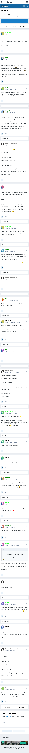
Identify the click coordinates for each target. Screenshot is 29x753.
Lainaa (6, 51)
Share (7, 731)
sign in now (9, 716)
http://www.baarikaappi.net (7, 632)
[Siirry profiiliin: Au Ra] (2, 603)
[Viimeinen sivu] (27, 26)
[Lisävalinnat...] (26, 33)
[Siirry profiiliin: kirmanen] (2, 526)
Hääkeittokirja (15, 16)
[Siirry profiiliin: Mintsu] (2, 299)
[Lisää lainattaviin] (2, 51)
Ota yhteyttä (12, 748)
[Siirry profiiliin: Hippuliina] (2, 688)
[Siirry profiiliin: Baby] (2, 58)
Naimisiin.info (6, 2)
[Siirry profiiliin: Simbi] (2, 627)
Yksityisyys (21, 747)
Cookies (18, 748)
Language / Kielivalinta (10, 747)
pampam (9, 14)
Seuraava (22, 26)
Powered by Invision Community (14, 750)
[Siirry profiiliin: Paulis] (2, 250)
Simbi (7, 626)
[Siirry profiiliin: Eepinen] (2, 503)
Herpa (7, 440)
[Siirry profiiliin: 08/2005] (2, 321)
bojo (6, 186)
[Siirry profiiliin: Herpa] (2, 441)
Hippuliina (8, 688)
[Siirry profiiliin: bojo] (2, 187)
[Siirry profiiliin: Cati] (2, 350)
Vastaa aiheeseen (14, 21)
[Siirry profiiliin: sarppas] (2, 478)
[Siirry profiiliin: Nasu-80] (2, 33)
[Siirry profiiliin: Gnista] (2, 88)
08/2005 (8, 320)
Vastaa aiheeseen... (9, 722)
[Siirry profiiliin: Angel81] (2, 111)
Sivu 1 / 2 (15, 26)
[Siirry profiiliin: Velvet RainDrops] (2, 412)
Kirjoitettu (11, 34)
